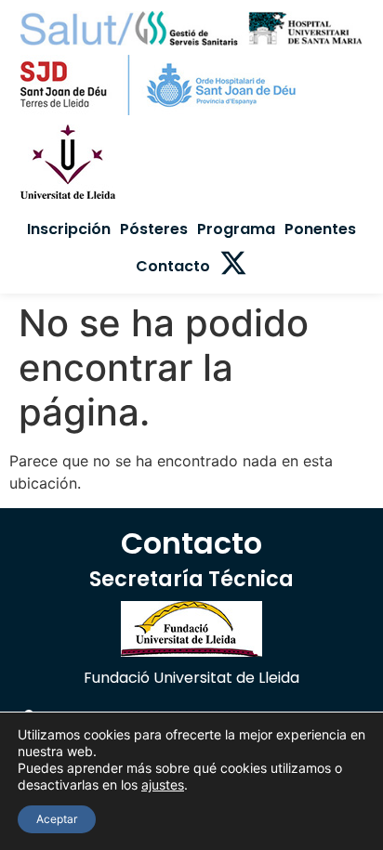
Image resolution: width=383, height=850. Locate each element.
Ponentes (320, 229)
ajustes (162, 784)
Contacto (173, 266)
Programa (236, 229)
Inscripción (69, 229)
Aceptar (56, 819)
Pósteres (154, 229)
